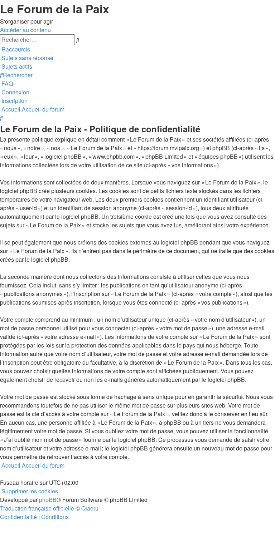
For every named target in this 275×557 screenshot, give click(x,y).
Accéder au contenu (25, 30)
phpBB (48, 500)
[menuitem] (26, 58)
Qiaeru (89, 508)
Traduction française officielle (37, 508)
